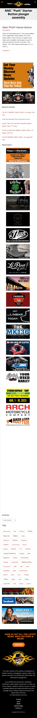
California (6, 540)
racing (26, 575)
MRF (15, 566)
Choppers (24, 540)
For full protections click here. (18, 695)
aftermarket (6, 531)
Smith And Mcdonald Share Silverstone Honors (16, 119)
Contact (18, 708)
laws (29, 553)
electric (24, 544)
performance (23, 570)
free (20, 549)
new (21, 566)
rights (13, 579)
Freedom (28, 549)
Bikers (15, 536)
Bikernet (6, 536)
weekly (21, 583)
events (13, 549)
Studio (18, 699)
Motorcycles (27, 562)
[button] (35, 2)
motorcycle (14, 562)
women (28, 583)
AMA (15, 531)
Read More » (6, 51)
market (15, 558)
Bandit (30, 531)
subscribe (6, 583)
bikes (23, 536)
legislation (6, 558)
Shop (19, 579)
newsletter (6, 570)
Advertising (18, 706)
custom (5, 544)
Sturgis (27, 579)
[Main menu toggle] (2, 2)
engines (5, 549)
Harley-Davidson (10, 553)
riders (6, 579)
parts (14, 570)
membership (24, 558)
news (27, 566)
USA (14, 583)
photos (5, 575)
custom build (15, 544)
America (21, 531)
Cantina (15, 540)
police (12, 575)
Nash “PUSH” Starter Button (17, 27)
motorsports (7, 566)
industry (21, 553)
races (19, 575)
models (5, 562)
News (18, 704)
